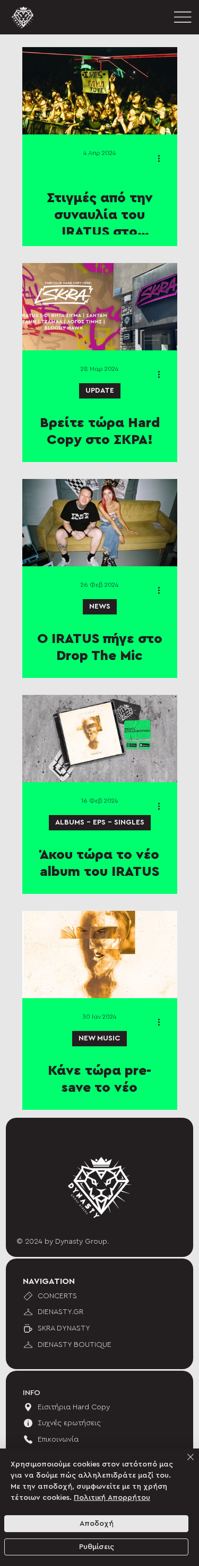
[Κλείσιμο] (184, 1463)
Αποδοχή (97, 1523)
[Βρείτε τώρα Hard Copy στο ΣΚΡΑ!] (99, 306)
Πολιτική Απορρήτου (112, 1497)
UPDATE (99, 390)
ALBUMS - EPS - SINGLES (99, 822)
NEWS (99, 606)
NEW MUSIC (99, 1038)
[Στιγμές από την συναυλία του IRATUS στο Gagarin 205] (99, 90)
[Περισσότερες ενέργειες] (163, 158)
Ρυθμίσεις (96, 1547)
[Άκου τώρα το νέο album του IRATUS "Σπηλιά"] (99, 738)
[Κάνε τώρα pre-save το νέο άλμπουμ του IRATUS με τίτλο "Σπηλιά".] (99, 954)
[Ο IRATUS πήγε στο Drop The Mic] (99, 522)
